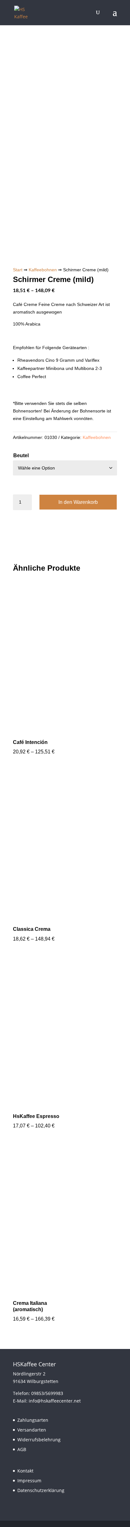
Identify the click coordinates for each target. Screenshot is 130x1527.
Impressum (29, 1481)
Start (17, 269)
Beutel (21, 455)
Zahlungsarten (32, 1420)
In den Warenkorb (78, 502)
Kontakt (25, 1471)
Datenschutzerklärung (40, 1490)
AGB (21, 1449)
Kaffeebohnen (43, 269)
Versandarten (31, 1430)
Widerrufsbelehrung (39, 1440)
